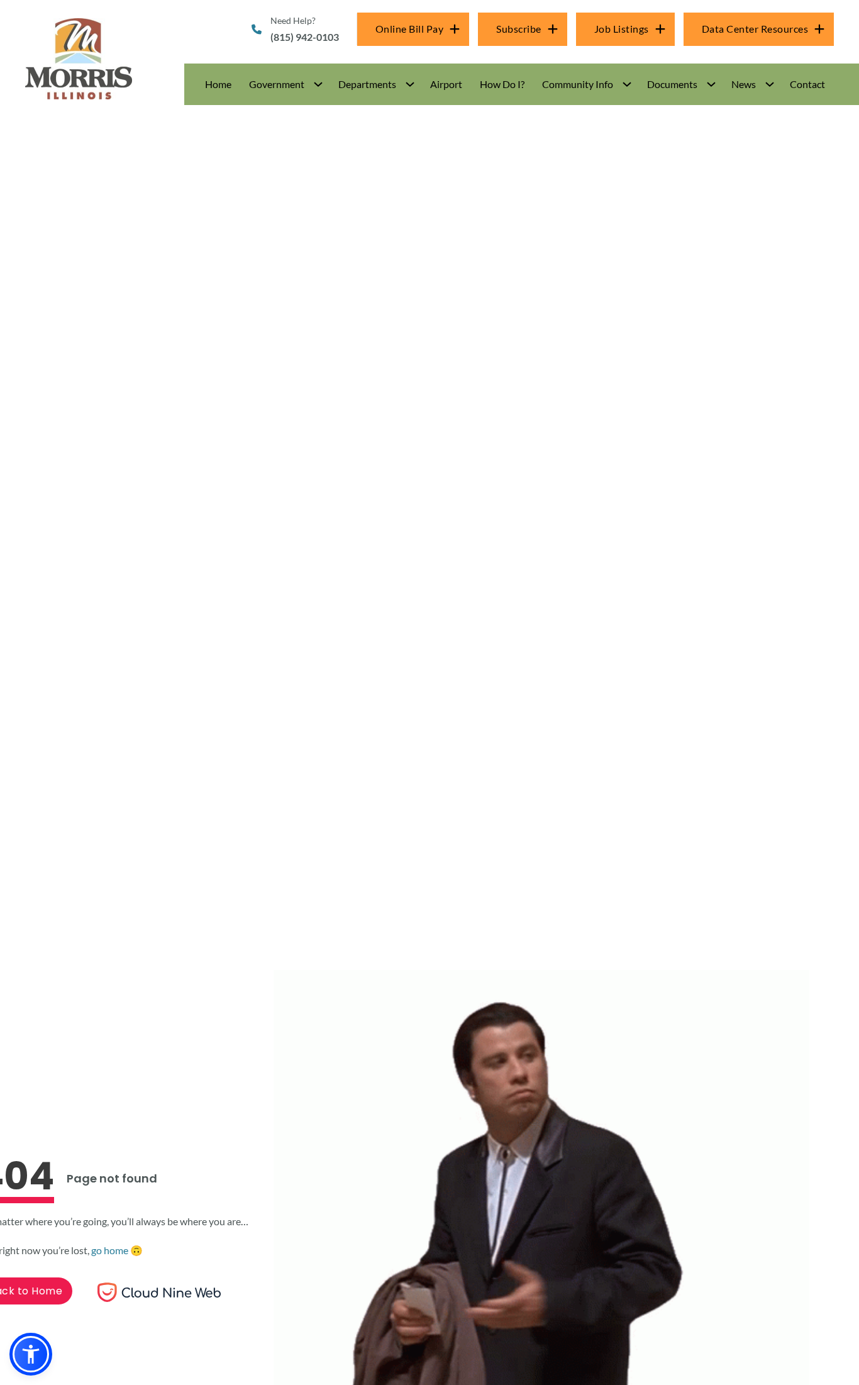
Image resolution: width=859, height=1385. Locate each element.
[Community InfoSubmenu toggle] (627, 84)
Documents (672, 84)
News (743, 84)
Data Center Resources (755, 29)
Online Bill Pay (409, 29)
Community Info (577, 84)
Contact (807, 84)
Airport (446, 84)
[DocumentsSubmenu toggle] (711, 84)
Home (218, 84)
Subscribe (518, 29)
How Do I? (502, 84)
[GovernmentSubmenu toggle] (318, 84)
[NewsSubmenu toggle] (770, 84)
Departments (367, 84)
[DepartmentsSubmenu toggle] (410, 84)
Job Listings (621, 29)
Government (276, 84)
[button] (285, 84)
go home (109, 1250)
